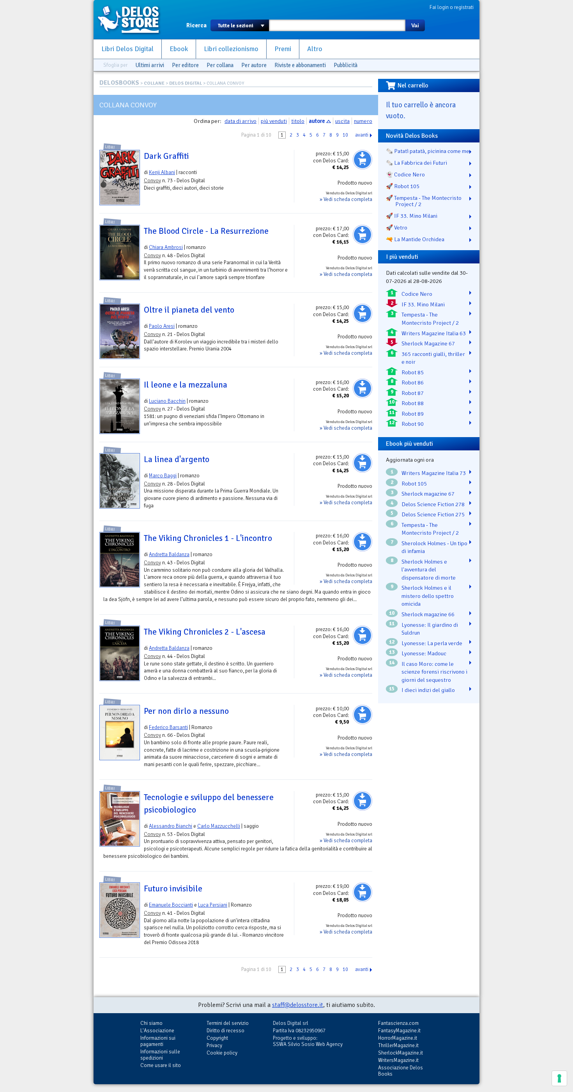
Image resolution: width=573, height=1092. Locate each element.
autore (317, 120)
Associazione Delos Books (400, 1070)
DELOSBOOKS (119, 83)
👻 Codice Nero (405, 174)
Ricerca (196, 25)
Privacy (214, 1045)
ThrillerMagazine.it (398, 1045)
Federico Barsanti (168, 727)
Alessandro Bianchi (170, 826)
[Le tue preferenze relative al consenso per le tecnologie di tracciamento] (559, 1078)
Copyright (217, 1038)
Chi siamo (151, 1023)
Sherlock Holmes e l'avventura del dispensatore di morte (428, 569)
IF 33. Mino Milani (423, 304)
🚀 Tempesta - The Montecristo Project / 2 (424, 201)
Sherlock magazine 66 (428, 614)
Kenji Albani (162, 172)
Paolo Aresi (162, 326)
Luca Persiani (212, 905)
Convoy (152, 180)
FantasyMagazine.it (399, 1030)
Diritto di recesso (225, 1030)
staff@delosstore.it (297, 1005)
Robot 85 (412, 372)
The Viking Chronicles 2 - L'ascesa (204, 632)
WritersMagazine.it (398, 1060)
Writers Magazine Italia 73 (433, 473)
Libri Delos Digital (127, 49)
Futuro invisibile (173, 889)
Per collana (220, 65)
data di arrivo (240, 120)
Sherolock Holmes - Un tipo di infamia (434, 547)
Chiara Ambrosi (166, 247)
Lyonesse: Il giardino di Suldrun (429, 629)
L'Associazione (157, 1030)
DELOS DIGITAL (185, 83)
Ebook (179, 49)
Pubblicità (345, 65)
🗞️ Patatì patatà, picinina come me (427, 151)
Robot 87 (412, 393)
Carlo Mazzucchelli (218, 826)
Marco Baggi (163, 475)
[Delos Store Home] (133, 19)
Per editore (185, 65)
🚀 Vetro (396, 227)
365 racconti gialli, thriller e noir (433, 358)
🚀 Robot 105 (402, 186)
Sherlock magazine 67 (428, 493)
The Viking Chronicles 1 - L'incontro (208, 538)
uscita (342, 120)
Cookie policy (222, 1052)
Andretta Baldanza (169, 554)
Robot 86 (412, 382)
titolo (297, 120)
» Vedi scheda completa (346, 199)
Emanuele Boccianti (171, 905)
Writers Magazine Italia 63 (433, 333)
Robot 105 (414, 483)
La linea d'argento (176, 459)
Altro (314, 49)
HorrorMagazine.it (397, 1038)
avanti (361, 135)
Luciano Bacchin (167, 401)
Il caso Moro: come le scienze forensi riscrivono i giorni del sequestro (434, 671)
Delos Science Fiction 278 (433, 504)
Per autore (254, 65)
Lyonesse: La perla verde (431, 643)
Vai (415, 25)
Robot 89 (412, 413)
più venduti (274, 120)
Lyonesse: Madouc (423, 653)
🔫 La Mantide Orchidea (415, 239)
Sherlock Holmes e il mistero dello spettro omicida (427, 595)
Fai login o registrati (452, 7)
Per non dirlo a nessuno (186, 711)
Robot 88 (412, 403)
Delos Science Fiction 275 (433, 514)
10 (345, 135)
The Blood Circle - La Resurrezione (206, 231)
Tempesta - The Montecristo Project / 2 (430, 318)
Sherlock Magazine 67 (428, 343)
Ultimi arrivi (149, 65)
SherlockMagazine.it (400, 1052)
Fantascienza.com (398, 1023)
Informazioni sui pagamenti (157, 1041)
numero (363, 120)
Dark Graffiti (166, 156)
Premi (282, 49)
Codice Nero (416, 293)
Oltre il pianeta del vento (189, 310)
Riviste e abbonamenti (300, 65)
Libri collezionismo (231, 49)
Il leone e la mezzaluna (185, 385)
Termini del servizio (228, 1023)
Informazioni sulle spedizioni (160, 1054)
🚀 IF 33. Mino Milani (411, 216)
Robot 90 (412, 423)
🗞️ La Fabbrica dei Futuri (416, 163)
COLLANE (154, 83)
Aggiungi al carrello (362, 159)
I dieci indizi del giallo (428, 690)
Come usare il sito (160, 1065)
